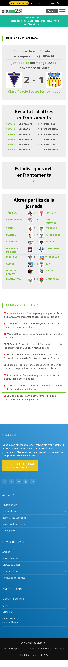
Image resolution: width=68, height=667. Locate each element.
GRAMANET (12, 241)
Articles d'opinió (10, 511)
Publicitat (25, 655)
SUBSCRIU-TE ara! (19, 3)
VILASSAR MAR (14, 219)
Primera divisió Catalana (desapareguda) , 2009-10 (33, 20)
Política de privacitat (14, 648)
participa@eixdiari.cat (13, 621)
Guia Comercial (10, 558)
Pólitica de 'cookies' (40, 648)
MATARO (50, 270)
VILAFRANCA (52, 257)
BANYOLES (51, 241)
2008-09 (10, 134)
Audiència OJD (40, 655)
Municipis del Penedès (13, 524)
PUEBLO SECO (52, 234)
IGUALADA (12, 257)
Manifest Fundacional (13, 598)
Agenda (6, 551)
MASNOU (11, 234)
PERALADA (51, 228)
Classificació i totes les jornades (34, 91)
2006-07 (10, 144)
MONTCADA (52, 279)
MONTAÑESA (13, 279)
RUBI (47, 263)
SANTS (10, 228)
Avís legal (59, 648)
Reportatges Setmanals (14, 517)
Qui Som (6, 605)
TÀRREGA (11, 212)
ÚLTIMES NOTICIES (33, 23)
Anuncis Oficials (10, 571)
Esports (51, 11)
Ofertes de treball (11, 564)
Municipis (35, 3)
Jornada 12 (20, 63)
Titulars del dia (9, 504)
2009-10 (10, 124)
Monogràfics (8, 530)
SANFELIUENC (52, 248)
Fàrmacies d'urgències (13, 577)
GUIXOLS (11, 263)
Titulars (50, 3)
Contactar (7, 611)
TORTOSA (50, 212)
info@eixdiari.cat (10, 618)
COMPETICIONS (32, 17)
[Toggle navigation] (62, 11)
